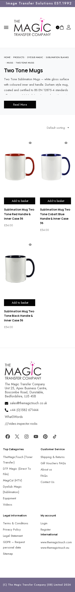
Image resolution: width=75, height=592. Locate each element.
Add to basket (20, 201)
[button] (8, 584)
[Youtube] (35, 436)
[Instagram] (26, 436)
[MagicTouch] (32, 27)
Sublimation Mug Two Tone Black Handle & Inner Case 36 (19, 315)
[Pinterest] (45, 436)
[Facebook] (7, 436)
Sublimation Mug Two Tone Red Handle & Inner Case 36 (19, 214)
